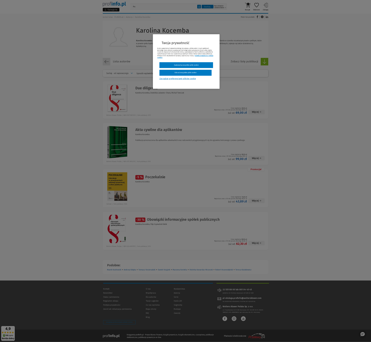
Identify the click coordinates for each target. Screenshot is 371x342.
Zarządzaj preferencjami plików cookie (177, 78)
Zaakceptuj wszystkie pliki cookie (186, 65)
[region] (186, 61)
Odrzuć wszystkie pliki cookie (185, 73)
